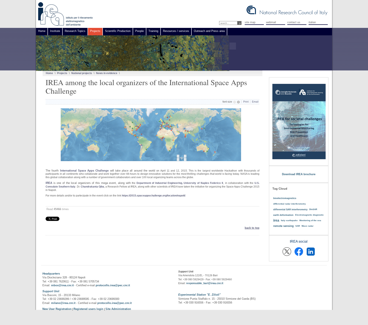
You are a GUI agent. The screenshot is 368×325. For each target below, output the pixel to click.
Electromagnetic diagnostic (309, 215)
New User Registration (57, 309)
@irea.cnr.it (215, 283)
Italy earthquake (289, 220)
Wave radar (307, 226)
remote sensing (283, 226)
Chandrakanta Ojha (92, 186)
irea (276, 220)
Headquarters (51, 273)
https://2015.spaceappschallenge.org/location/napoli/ (153, 195)
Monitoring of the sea (310, 220)
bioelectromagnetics (284, 198)
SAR (297, 226)
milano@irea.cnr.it (63, 303)
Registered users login (88, 309)
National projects (81, 73)
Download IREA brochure (298, 174)
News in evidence (106, 73)
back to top (252, 227)
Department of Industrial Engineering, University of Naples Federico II (180, 183)
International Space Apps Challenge (84, 170)
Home (49, 73)
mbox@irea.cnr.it (62, 285)
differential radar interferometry (289, 204)
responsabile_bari (197, 283)
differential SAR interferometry (290, 209)
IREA (49, 183)
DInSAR (313, 209)
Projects (62, 73)
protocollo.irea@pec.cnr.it (113, 285)
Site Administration (118, 309)
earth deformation (283, 215)
